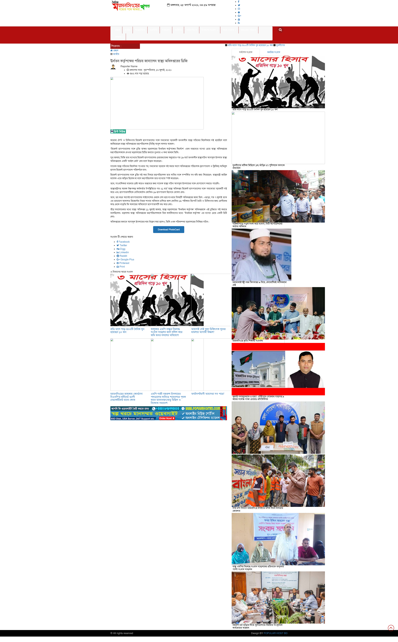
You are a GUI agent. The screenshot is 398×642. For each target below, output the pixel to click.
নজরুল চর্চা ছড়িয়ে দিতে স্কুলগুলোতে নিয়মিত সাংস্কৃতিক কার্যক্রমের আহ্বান (257, 626)
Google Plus (127, 259)
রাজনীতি (153, 30)
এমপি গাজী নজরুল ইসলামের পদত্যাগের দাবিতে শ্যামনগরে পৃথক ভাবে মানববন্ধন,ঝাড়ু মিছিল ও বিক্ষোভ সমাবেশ (168, 398)
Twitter (123, 245)
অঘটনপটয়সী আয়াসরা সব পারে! (207, 394)
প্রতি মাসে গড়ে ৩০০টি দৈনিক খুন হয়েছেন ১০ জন (232, 45)
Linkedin (124, 252)
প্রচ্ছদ (117, 30)
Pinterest (124, 263)
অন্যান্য (118, 37)
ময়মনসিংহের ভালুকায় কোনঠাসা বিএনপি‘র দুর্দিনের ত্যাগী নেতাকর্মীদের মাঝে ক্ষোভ (126, 397)
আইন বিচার (191, 30)
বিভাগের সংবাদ (208, 30)
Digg (122, 249)
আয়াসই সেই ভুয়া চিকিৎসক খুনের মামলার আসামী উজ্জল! (208, 330)
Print (122, 266)
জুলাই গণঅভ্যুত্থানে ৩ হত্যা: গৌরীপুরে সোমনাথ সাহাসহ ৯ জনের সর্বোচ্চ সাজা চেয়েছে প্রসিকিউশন (258, 398)
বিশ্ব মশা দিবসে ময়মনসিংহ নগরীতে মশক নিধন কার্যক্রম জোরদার (258, 509)
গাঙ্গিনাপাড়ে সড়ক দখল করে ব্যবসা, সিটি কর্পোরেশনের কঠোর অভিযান (257, 225)
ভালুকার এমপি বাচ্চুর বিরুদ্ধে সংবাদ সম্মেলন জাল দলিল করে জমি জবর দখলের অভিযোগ (166, 332)
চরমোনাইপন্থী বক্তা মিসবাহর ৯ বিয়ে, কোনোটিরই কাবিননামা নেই (260, 284)
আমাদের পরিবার (248, 30)
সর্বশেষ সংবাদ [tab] (245, 52)
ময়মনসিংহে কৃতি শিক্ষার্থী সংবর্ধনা (248, 340)
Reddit (123, 256)
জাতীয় (127, 30)
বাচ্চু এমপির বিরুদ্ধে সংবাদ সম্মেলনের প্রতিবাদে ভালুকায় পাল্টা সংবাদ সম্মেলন (258, 568)
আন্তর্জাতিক (140, 30)
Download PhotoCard (169, 229)
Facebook (124, 242)
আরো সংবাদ (228, 30)
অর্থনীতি (178, 30)
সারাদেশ (166, 30)
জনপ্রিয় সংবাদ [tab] (273, 52)
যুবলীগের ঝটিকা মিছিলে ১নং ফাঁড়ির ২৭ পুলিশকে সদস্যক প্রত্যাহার (259, 167)
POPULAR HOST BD (276, 633)
